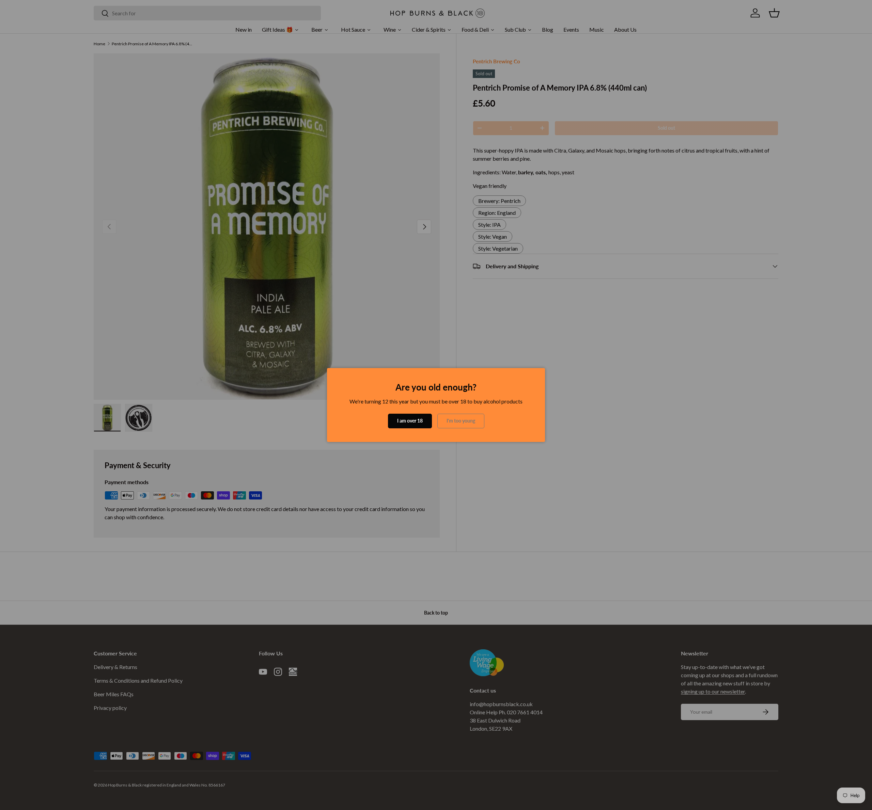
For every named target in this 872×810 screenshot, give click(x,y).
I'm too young (461, 421)
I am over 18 (410, 421)
